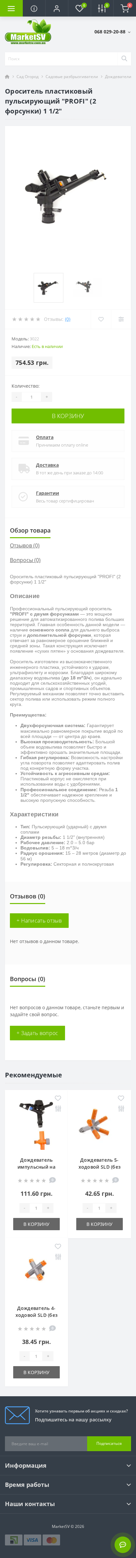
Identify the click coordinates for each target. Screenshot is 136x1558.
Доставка (47, 465)
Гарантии (47, 493)
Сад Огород (28, 76)
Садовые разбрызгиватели (72, 76)
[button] (56, 8)
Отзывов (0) (25, 545)
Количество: (26, 386)
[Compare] (121, 319)
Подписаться (109, 1443)
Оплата (44, 437)
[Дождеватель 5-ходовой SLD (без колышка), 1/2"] (99, 1121)
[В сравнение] (58, 1109)
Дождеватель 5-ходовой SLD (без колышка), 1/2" (100, 1167)
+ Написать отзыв (39, 920)
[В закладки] (58, 1099)
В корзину (68, 416)
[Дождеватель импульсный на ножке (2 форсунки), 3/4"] (36, 1121)
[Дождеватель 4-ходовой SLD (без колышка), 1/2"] (36, 1269)
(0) (67, 319)
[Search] (124, 58)
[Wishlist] (101, 319)
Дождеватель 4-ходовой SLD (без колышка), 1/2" (37, 1315)
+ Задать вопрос (37, 1033)
